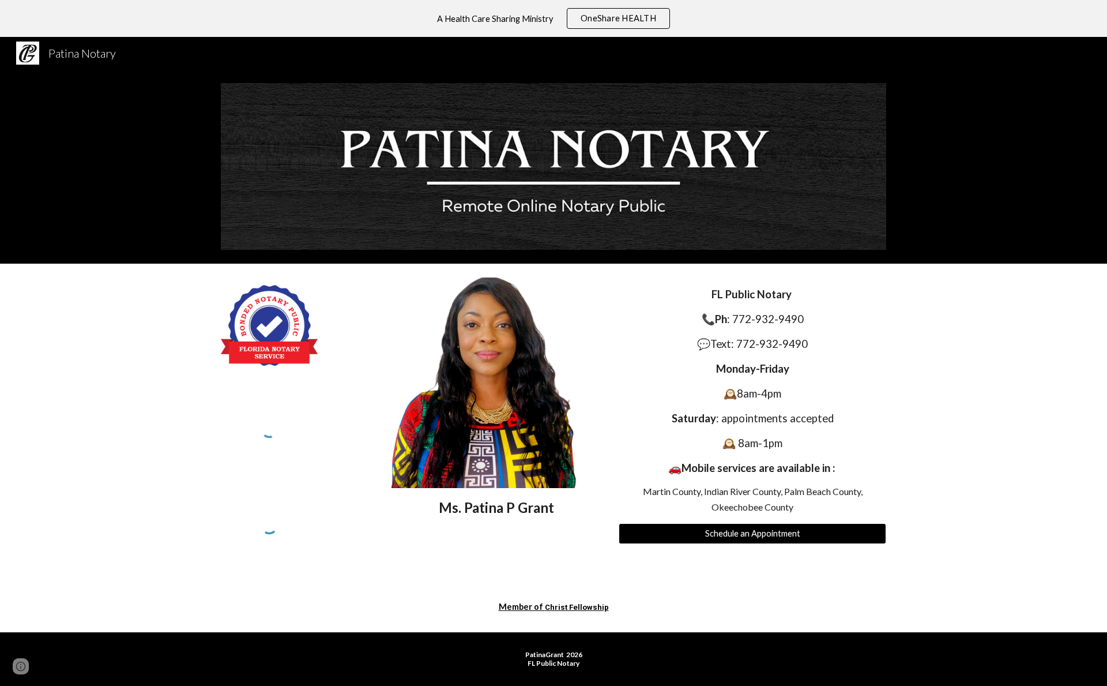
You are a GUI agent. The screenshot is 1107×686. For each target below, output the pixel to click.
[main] (496, 507)
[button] (21, 666)
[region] (553, 18)
